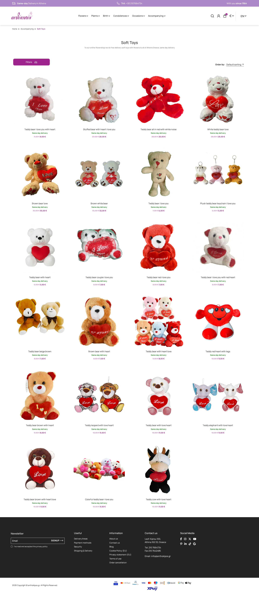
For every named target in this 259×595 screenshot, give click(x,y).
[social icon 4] (194, 539)
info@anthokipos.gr (161, 556)
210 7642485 (155, 550)
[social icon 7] (190, 543)
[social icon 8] (194, 543)
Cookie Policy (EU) (118, 550)
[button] (15, 75)
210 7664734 (155, 547)
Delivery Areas (81, 538)
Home (14, 29)
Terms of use (115, 558)
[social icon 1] (181, 539)
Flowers (82, 15)
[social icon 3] (189, 539)
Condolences (120, 15)
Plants (94, 15)
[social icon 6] (185, 543)
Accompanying (156, 15)
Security (78, 546)
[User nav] (218, 16)
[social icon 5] (181, 543)
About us (113, 538)
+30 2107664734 (134, 3)
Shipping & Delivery (83, 550)
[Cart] (224, 16)
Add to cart (37, 142)
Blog (111, 546)
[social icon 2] (185, 539)
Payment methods (82, 542)
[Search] (212, 16)
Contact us (114, 542)
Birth (105, 15)
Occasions (137, 15)
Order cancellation (118, 562)
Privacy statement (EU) (120, 554)
